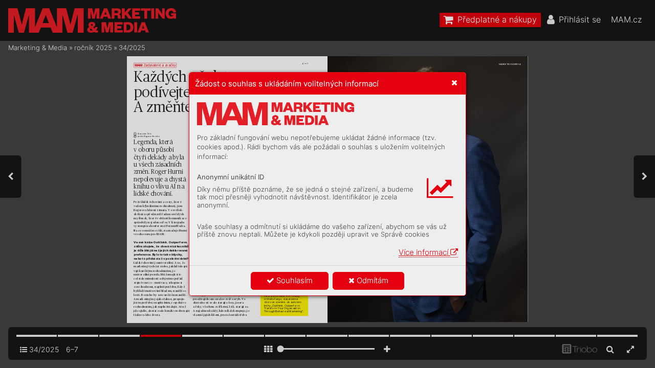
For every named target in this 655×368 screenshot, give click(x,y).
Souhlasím (293, 280)
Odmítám (371, 280)
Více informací (424, 252)
